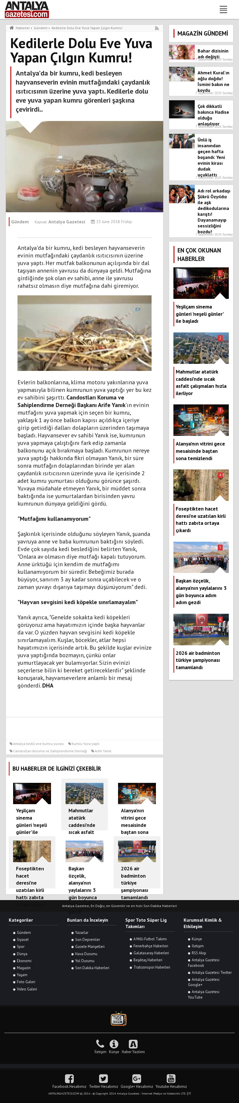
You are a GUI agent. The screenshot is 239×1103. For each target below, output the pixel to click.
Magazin (24, 967)
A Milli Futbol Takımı (150, 939)
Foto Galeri (26, 981)
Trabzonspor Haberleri (151, 967)
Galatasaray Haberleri (151, 953)
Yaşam (22, 974)
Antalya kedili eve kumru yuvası (38, 743)
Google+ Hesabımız (137, 1086)
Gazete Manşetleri (90, 946)
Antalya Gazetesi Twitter (212, 972)
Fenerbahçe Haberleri (150, 946)
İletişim (198, 946)
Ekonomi (24, 960)
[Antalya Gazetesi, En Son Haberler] (31, 9)
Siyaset (23, 939)
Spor (20, 946)
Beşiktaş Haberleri (147, 960)
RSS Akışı (199, 953)
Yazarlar (81, 932)
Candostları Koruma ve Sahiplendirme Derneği (50, 751)
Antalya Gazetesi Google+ (203, 982)
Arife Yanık (103, 751)
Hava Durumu (86, 953)
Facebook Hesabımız (69, 1086)
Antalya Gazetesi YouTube (203, 994)
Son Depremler (87, 939)
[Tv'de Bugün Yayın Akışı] (119, 1019)
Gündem (24, 932)
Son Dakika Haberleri (92, 967)
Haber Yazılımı (133, 1051)
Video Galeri (27, 989)
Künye (197, 939)
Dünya (22, 953)
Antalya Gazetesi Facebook (203, 963)
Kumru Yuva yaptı (85, 743)
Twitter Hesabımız (103, 1086)
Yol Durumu (84, 960)
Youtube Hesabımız (171, 1086)
